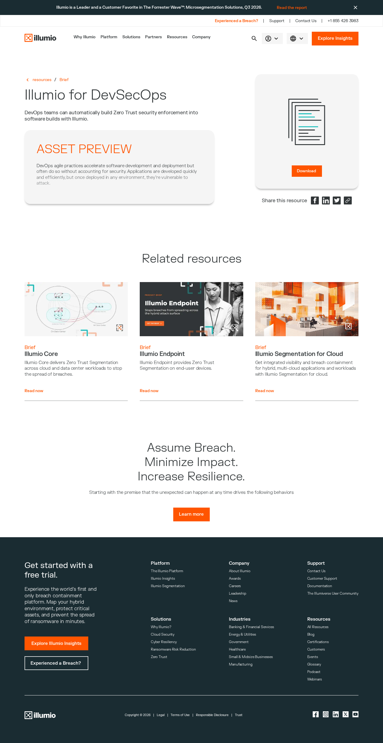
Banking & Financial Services (251, 627)
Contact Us (306, 20)
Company (201, 36)
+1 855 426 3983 (343, 20)
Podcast (313, 672)
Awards (235, 578)
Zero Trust (159, 657)
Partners (153, 36)
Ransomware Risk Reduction (173, 649)
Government (239, 642)
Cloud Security (162, 634)
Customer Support (322, 578)
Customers (316, 649)
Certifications (318, 642)
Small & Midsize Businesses (251, 657)
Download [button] (306, 170)
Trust (238, 715)
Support (276, 20)
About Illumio (239, 571)
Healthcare (237, 649)
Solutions (131, 36)
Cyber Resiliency (164, 642)
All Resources (318, 627)
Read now (34, 390)
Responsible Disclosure (212, 715)
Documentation (319, 586)
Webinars (314, 679)
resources (42, 79)
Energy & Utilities (242, 634)
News (233, 601)
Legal (161, 715)
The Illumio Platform (167, 571)
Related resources (191, 259)
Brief (64, 79)
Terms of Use (180, 715)
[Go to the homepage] (40, 38)
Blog (311, 634)
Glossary (314, 664)
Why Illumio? (161, 627)
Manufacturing (241, 664)
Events (312, 657)
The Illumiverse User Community (333, 593)
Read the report (292, 7)
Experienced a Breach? (236, 20)
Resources (177, 36)
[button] (254, 38)
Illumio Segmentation (168, 586)
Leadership (237, 593)
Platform (109, 36)
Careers (235, 586)
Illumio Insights (163, 578)
